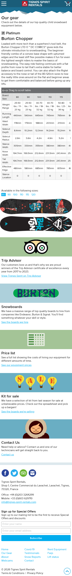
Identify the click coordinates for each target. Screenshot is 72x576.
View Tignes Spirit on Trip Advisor (21, 276)
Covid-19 (29, 549)
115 (27, 194)
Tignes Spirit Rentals (36, 4)
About (5, 557)
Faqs (50, 553)
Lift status (53, 557)
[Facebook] (5, 473)
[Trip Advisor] (23, 473)
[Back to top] (67, 571)
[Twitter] (14, 473)
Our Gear (6, 553)
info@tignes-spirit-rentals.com (18, 502)
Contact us (7, 454)
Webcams (7, 560)
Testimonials (31, 553)
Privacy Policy (35, 573)
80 (3, 194)
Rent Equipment (57, 549)
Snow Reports (32, 557)
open (4, 3)
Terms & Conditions (12, 573)
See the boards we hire (14, 322)
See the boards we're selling (17, 411)
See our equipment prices (16, 365)
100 (15, 194)
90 (9, 194)
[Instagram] (32, 473)
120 (33, 194)
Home (4, 549)
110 (21, 194)
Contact (29, 560)
